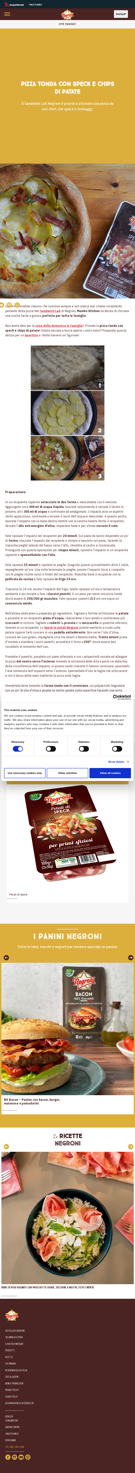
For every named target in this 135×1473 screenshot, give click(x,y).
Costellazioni (12, 1377)
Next (129, 1146)
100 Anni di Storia (14, 1337)
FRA (22, 1447)
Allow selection (67, 772)
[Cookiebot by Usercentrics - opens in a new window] (115, 697)
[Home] (67, 15)
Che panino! (10, 1364)
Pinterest (27, 1457)
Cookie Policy (11, 1397)
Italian (120, 14)
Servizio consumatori (11, 1418)
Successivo (129, 957)
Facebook (8, 1457)
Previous (5, 1146)
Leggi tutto (67, 1039)
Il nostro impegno (14, 1344)
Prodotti (10, 1351)
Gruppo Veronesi (14, 4)
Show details (116, 761)
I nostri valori (35, 5)
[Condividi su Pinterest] (9, 305)
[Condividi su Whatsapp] (17, 305)
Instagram (14, 1457)
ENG (11, 1447)
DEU (17, 1447)
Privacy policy (12, 1390)
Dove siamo (10, 1440)
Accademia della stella (16, 1370)
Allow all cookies (110, 772)
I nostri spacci (12, 1434)
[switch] (51, 749)
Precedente (5, 957)
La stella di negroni (15, 1331)
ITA (6, 1447)
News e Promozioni (14, 1384)
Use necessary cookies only (25, 772)
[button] (122, 14)
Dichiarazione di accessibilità (19, 1403)
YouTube (21, 1457)
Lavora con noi (12, 1427)
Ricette (9, 1357)
